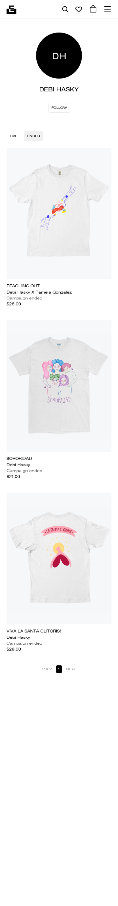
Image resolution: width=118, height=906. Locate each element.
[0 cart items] (93, 9)
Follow (59, 108)
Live (13, 136)
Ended (33, 136)
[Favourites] (78, 9)
